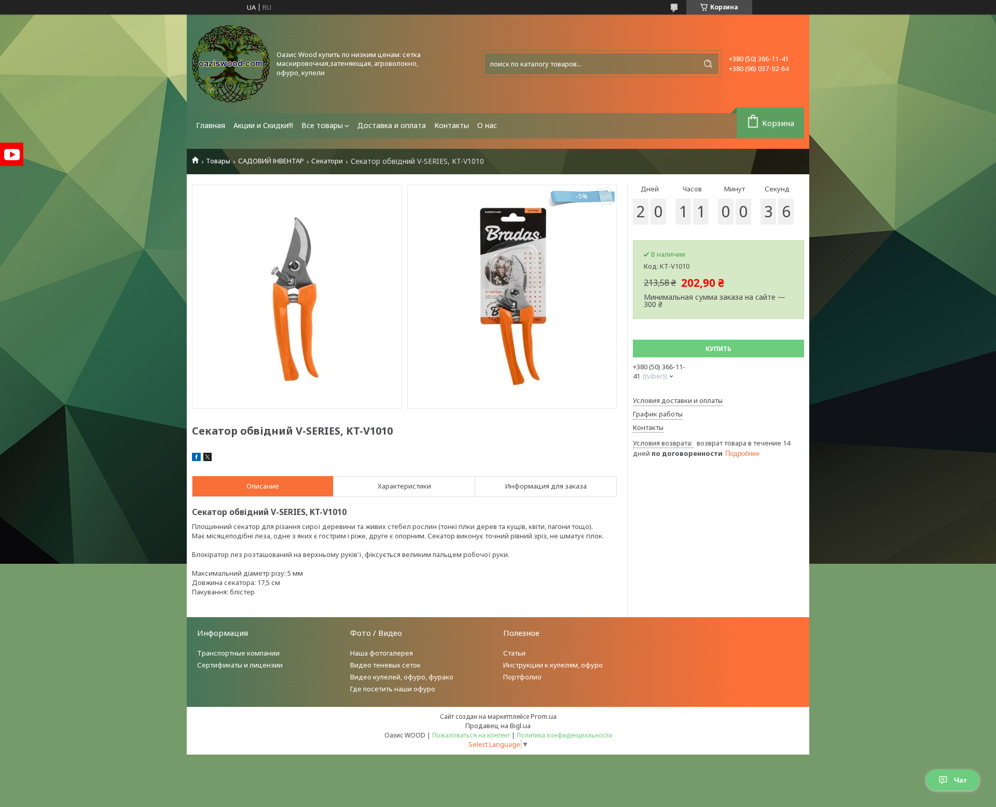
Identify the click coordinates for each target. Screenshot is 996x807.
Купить (718, 348)
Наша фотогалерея (381, 653)
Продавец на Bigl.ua (498, 725)
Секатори (327, 161)
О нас (487, 125)
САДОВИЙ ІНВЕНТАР (271, 161)
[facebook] (196, 458)
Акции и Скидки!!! (263, 125)
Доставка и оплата (391, 125)
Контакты (451, 125)
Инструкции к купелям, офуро (553, 665)
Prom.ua (544, 716)
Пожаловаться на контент (471, 735)
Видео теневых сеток (385, 665)
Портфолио (522, 676)
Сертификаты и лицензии (240, 665)
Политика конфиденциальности (564, 735)
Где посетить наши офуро (392, 688)
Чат (960, 780)
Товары (218, 161)
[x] (207, 458)
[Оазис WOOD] (231, 64)
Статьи (514, 653)
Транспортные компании (238, 653)
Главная (210, 125)
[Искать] (708, 63)
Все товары (322, 125)
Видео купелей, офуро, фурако (401, 676)
